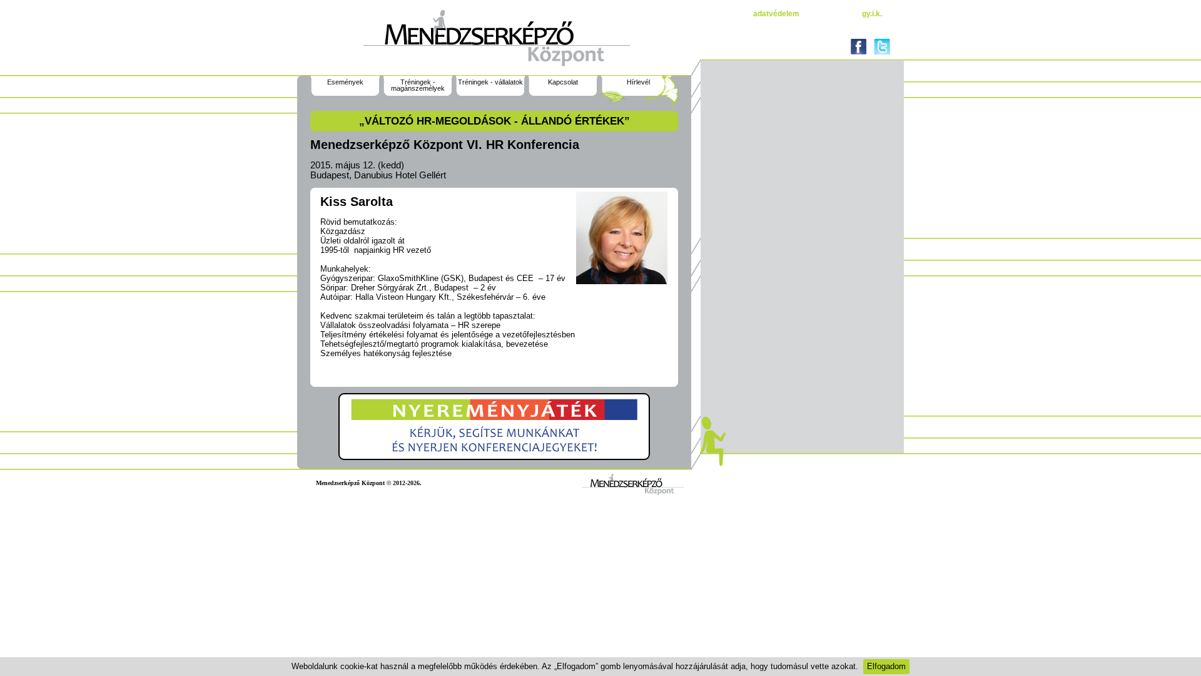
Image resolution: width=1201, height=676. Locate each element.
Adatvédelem (776, 13)
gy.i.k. (872, 13)
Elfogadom (886, 666)
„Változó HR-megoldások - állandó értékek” (494, 121)
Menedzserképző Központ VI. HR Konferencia (444, 144)
